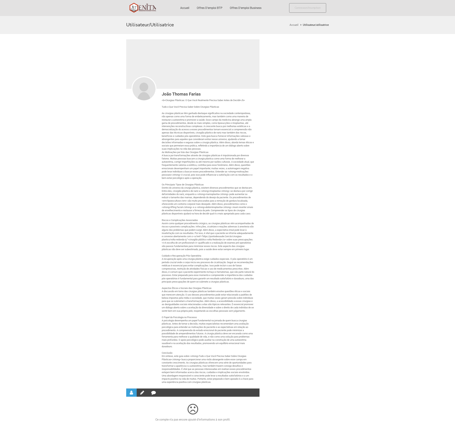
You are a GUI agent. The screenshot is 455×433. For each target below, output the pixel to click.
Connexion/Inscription (308, 8)
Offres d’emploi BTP (209, 8)
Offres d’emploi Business (245, 8)
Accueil (184, 8)
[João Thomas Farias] (144, 88)
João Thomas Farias (181, 94)
